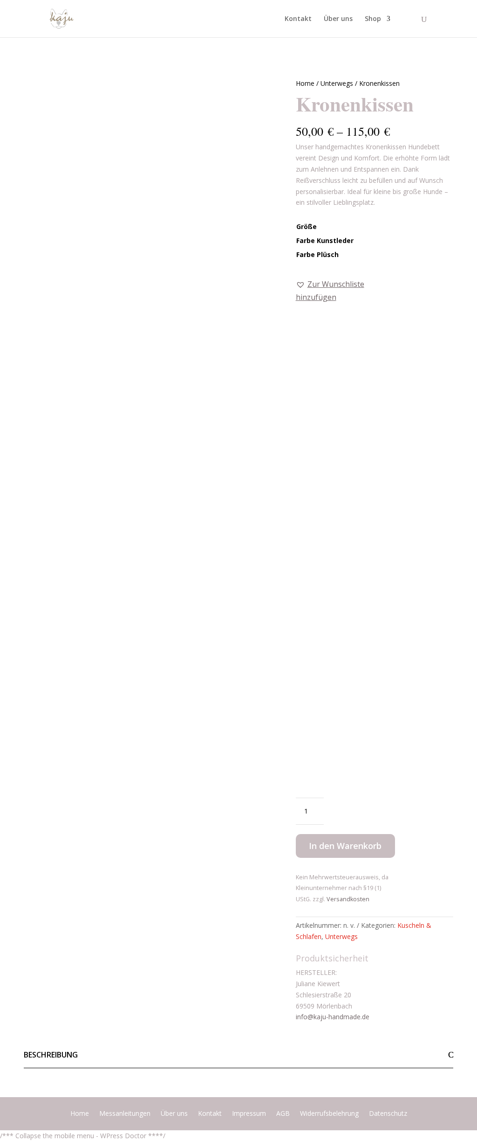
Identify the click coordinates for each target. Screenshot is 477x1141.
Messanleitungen (124, 1114)
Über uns (338, 19)
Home (305, 83)
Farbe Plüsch (317, 254)
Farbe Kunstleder (325, 240)
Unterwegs (336, 83)
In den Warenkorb (345, 845)
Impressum (249, 1114)
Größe (306, 226)
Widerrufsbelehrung (329, 1114)
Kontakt (298, 19)
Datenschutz (388, 1114)
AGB (283, 1114)
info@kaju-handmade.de (332, 1016)
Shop (373, 19)
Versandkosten (348, 899)
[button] (345, 291)
